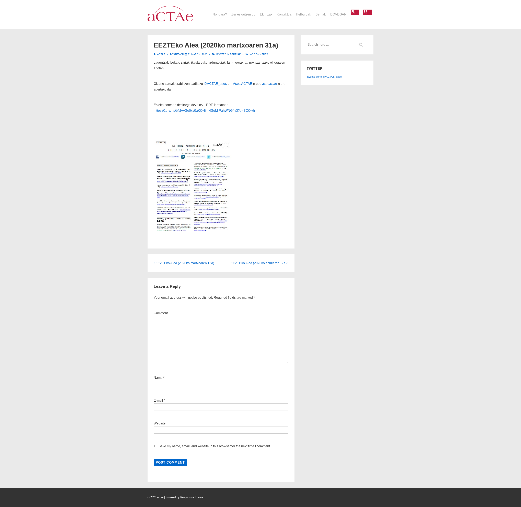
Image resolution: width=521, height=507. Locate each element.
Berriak (320, 14)
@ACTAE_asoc (215, 83)
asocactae (269, 83)
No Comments (259, 54)
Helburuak (303, 14)
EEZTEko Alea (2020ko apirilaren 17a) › (259, 263)
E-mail (158, 400)
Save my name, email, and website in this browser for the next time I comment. (215, 446)
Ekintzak (266, 14)
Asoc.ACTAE (242, 83)
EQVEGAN (338, 14)
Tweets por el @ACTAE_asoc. (325, 76)
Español (367, 12)
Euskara (355, 12)
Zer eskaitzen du (243, 14)
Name (158, 377)
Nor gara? (219, 14)
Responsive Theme (191, 497)
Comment (161, 313)
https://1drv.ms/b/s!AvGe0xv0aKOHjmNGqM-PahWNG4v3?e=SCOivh (204, 110)
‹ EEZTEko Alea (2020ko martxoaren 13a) (184, 263)
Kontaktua (284, 14)
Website (159, 423)
